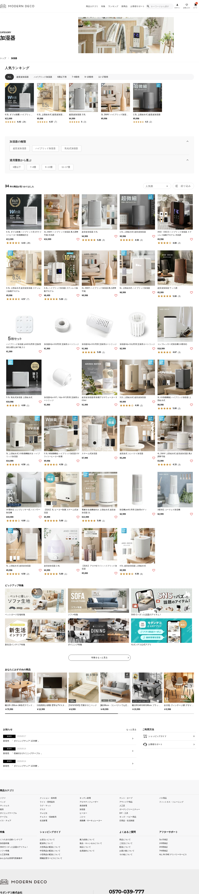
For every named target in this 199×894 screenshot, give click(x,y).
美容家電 (83, 805)
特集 (103, 6)
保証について (85, 847)
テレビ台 (43, 813)
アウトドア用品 (125, 802)
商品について (123, 839)
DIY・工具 (123, 813)
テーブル (3, 816)
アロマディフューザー (89, 802)
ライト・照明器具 (47, 802)
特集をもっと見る (99, 657)
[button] (190, 686)
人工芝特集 (3, 854)
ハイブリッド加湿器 (45, 148)
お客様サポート (137, 6)
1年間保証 (163, 843)
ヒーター (83, 813)
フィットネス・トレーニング (171, 802)
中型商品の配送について (48, 851)
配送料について (46, 843)
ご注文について (123, 843)
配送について (123, 847)
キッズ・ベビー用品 (127, 816)
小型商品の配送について (48, 854)
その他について (123, 854)
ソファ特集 (3, 851)
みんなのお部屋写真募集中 (3, 858)
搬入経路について (87, 839)
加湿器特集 (3, 843)
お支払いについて (47, 839)
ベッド (3, 802)
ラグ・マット (45, 805)
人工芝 (122, 805)
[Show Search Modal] (148, 6)
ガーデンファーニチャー (129, 809)
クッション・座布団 (48, 798)
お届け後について (123, 851)
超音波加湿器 (19, 148)
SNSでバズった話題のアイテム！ (3, 847)
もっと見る (131, 729)
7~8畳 (33, 167)
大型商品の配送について (48, 847)
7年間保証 (163, 851)
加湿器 (82, 809)
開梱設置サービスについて (48, 858)
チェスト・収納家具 (48, 816)
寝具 (2, 809)
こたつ (82, 816)
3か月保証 (163, 839)
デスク (42, 809)
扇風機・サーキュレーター (91, 820)
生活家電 (43, 820)
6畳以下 (17, 167)
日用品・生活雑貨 (126, 820)
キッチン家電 (85, 798)
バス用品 (163, 798)
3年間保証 (163, 847)
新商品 (124, 6)
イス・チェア (5, 820)
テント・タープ (125, 798)
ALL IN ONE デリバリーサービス (163, 854)
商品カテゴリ (92, 6)
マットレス (4, 805)
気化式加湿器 (71, 148)
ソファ (3, 798)
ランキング (113, 6)
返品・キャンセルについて (87, 843)
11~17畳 (66, 167)
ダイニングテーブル (8, 813)
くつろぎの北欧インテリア (3, 839)
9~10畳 (49, 167)
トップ (3, 58)
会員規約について (87, 851)
